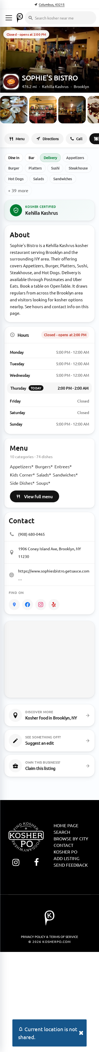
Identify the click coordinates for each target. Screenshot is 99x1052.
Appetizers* (22, 466)
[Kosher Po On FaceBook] (36, 862)
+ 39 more (18, 190)
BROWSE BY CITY (71, 838)
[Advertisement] (49, 1001)
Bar (31, 157)
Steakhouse (78, 168)
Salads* (44, 474)
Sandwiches (62, 178)
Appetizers (75, 157)
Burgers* (44, 466)
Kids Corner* (22, 474)
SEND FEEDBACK (71, 864)
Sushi (55, 168)
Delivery (50, 157)
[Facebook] (27, 604)
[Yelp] (53, 604)
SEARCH (62, 832)
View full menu (38, 496)
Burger (13, 168)
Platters (35, 168)
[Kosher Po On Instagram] (15, 862)
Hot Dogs (16, 178)
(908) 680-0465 (31, 534)
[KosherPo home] (19, 18)
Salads (38, 178)
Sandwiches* (65, 474)
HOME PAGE (66, 825)
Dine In (13, 157)
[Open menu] (9, 18)
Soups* (43, 483)
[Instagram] (40, 604)
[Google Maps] (14, 604)
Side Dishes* (22, 483)
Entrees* (63, 466)
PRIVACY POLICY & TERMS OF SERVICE (49, 936)
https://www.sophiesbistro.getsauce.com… (53, 574)
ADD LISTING (66, 858)
